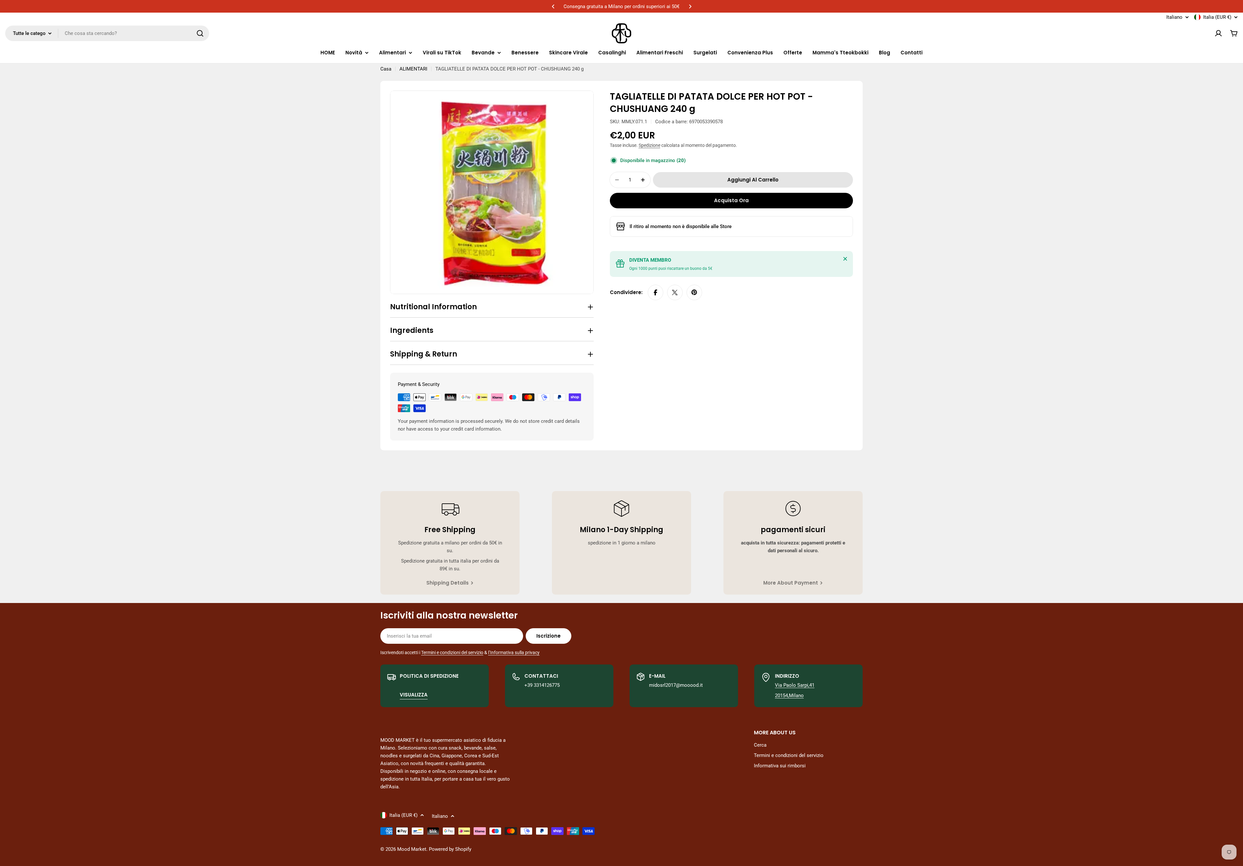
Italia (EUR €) (1217, 17)
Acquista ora (731, 200)
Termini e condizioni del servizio (452, 652)
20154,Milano (789, 695)
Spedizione (649, 145)
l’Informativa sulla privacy (514, 652)
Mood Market (411, 849)
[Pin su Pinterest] (694, 292)
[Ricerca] (200, 33)
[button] (553, 6)
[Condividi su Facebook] (655, 292)
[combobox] (107, 33)
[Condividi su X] (675, 292)
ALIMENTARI (413, 69)
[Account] (1218, 33)
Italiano (1174, 17)
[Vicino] (845, 259)
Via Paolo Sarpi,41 (794, 685)
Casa (385, 69)
